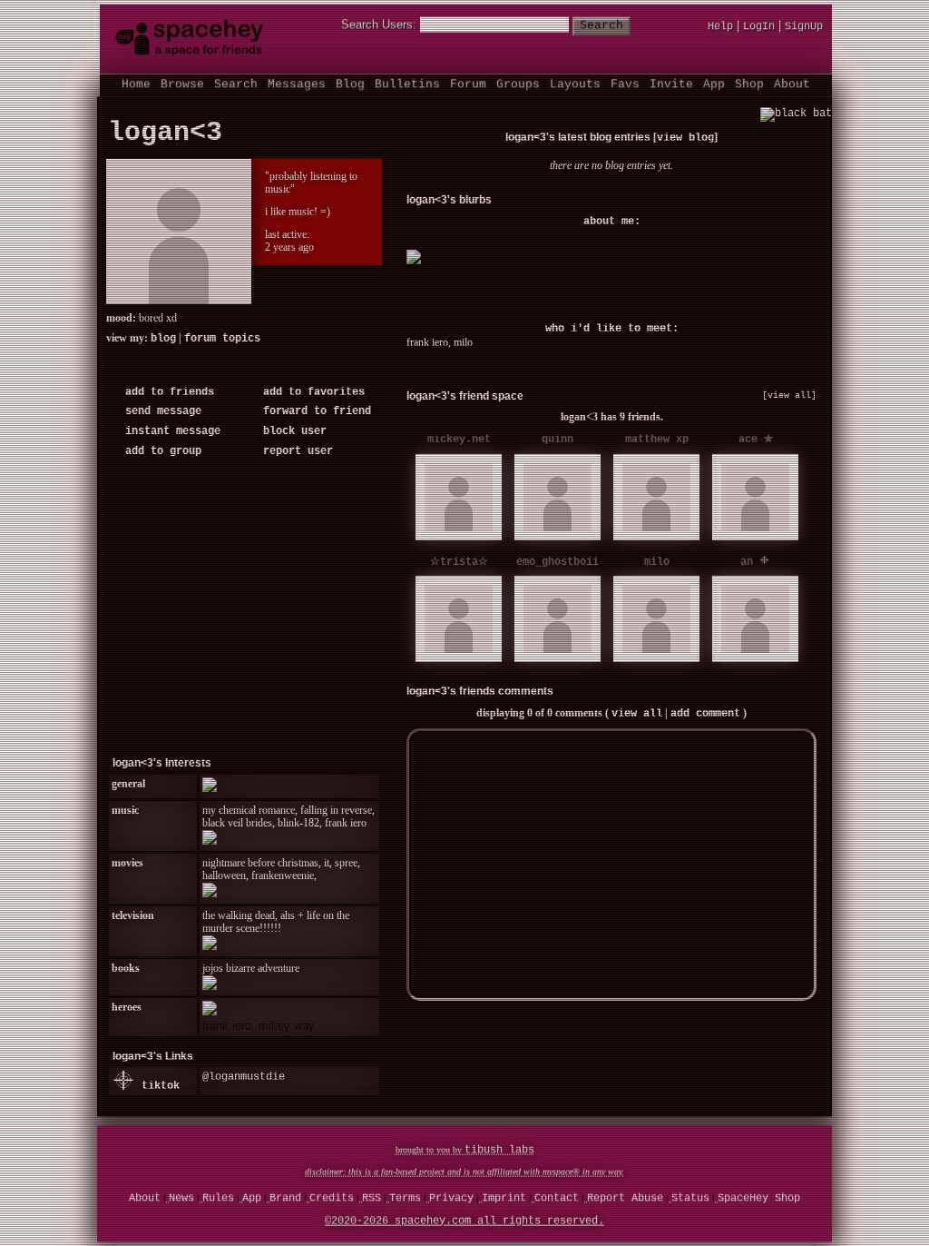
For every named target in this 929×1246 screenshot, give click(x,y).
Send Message (160, 415)
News (181, 1200)
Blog (350, 87)
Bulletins (407, 87)
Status (690, 1200)
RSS (371, 1200)
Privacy (451, 1200)
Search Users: (378, 27)
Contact (556, 1200)
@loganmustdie (243, 1080)
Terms (405, 1200)
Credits (331, 1200)
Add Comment (705, 717)
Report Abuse (625, 1200)
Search (601, 28)
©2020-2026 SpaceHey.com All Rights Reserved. (464, 1223)
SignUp (804, 29)
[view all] (789, 398)
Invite (671, 87)
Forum (468, 87)
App (714, 87)
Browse (182, 87)
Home (136, 87)
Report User (295, 455)
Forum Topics (222, 342)
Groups (518, 87)
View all (636, 717)
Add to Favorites (311, 396)
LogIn (759, 29)
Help (720, 29)
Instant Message (169, 435)
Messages (297, 87)
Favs (625, 87)
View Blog (685, 141)
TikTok (157, 1089)
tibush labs (499, 1152)
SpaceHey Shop (759, 1200)
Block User (292, 435)
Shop (749, 87)
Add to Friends (166, 396)
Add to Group (160, 455)
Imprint (504, 1200)
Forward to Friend (314, 415)
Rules (218, 1200)
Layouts (575, 87)
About (792, 87)
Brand (285, 1200)
